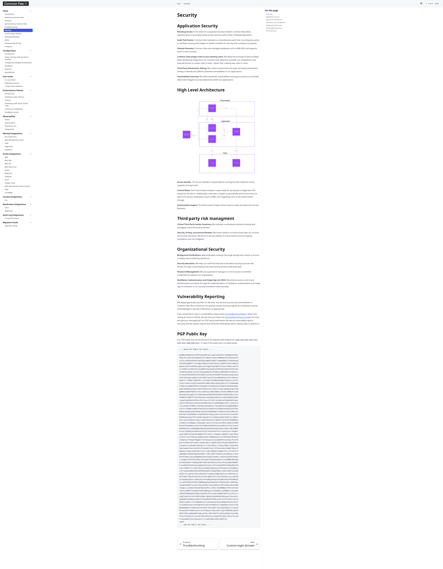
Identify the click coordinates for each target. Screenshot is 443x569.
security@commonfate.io (236, 314)
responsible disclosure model (238, 317)
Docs (179, 4)
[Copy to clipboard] (257, 349)
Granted (187, 4)
